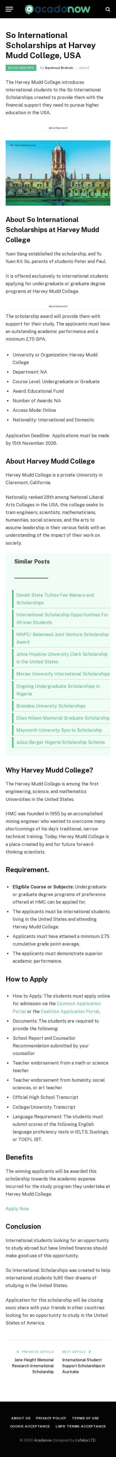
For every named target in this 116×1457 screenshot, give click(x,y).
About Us (21, 1418)
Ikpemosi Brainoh (59, 68)
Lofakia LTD (85, 1440)
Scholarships (21, 67)
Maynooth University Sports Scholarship (59, 730)
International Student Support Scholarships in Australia (83, 1366)
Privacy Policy (51, 1418)
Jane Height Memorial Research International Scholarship (33, 1366)
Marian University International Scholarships (63, 674)
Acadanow (43, 1440)
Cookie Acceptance (30, 1426)
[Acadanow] (58, 9)
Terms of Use (85, 1418)
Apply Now (17, 1208)
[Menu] (9, 9)
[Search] (107, 9)
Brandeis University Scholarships (51, 706)
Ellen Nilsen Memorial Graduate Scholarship (63, 718)
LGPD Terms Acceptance (81, 1426)
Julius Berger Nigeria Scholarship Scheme (60, 742)
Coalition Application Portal (70, 1011)
